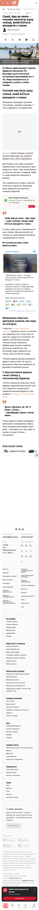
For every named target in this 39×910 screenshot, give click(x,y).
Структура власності (28, 596)
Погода (8, 636)
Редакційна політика (9, 576)
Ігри (22, 607)
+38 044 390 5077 (27, 537)
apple (24, 840)
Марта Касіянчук (13, 30)
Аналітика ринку (12, 769)
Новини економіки (14, 698)
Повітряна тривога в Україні (16, 655)
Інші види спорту (12, 797)
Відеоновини (10, 630)
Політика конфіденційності (9, 596)
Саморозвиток (11, 756)
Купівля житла (11, 772)
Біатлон (9, 794)
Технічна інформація (28, 585)
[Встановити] (19, 894)
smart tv (9, 846)
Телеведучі (6, 583)
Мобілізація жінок (12, 680)
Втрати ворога (11, 664)
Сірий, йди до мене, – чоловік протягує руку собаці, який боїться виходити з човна (30, 9)
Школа (8, 751)
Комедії (8, 735)
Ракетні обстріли (12, 646)
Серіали (9, 738)
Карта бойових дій (12, 649)
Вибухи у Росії (11, 661)
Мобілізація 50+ (11, 677)
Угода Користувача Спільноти (27, 576)
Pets (4, 9)
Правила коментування (26, 581)
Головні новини (12, 622)
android (9, 840)
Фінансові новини (12, 707)
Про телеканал (8, 580)
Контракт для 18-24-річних (15, 683)
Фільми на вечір (12, 732)
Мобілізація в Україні (15, 671)
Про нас (5, 569)
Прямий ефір (11, 627)
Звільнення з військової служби (17, 674)
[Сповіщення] (36, 3)
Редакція (6, 572)
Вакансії (24, 592)
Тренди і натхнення (13, 775)
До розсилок (14, 826)
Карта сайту (25, 603)
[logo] (14, 3)
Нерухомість (11, 767)
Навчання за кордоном (14, 759)
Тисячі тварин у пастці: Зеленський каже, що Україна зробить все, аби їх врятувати (17, 156)
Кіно (8, 723)
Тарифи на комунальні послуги (17, 710)
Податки (9, 713)
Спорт (8, 783)
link (22, 545)
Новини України (12, 624)
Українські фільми (12, 729)
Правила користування (7, 591)
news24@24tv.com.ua (10, 537)
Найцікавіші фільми (13, 726)
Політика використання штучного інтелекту (9, 602)
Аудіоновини (10, 633)
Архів (23, 599)
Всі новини (10, 619)
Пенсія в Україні (12, 716)
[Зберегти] (33, 39)
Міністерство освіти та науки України (19, 748)
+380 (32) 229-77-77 (15, 878)
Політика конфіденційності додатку (27, 571)
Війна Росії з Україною (15, 643)
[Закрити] (34, 889)
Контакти (24, 589)
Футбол (8, 788)
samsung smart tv (24, 846)
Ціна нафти (10, 701)
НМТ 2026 (9, 753)
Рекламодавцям (8, 587)
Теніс (8, 791)
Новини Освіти (12, 745)
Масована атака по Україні (15, 658)
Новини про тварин (14, 9)
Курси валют (10, 704)
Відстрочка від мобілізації (15, 686)
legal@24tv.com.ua (28, 880)
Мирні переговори (12, 652)
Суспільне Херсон (18, 34)
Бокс (7, 785)
